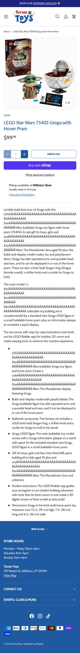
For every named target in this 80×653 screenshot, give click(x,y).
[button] (74, 17)
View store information (21, 194)
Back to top (38, 529)
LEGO (7, 115)
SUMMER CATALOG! (45, 3)
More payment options (40, 175)
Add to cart (53, 154)
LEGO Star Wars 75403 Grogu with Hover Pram (36, 31)
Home (7, 31)
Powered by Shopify (33, 643)
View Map (10, 575)
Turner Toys (17, 643)
